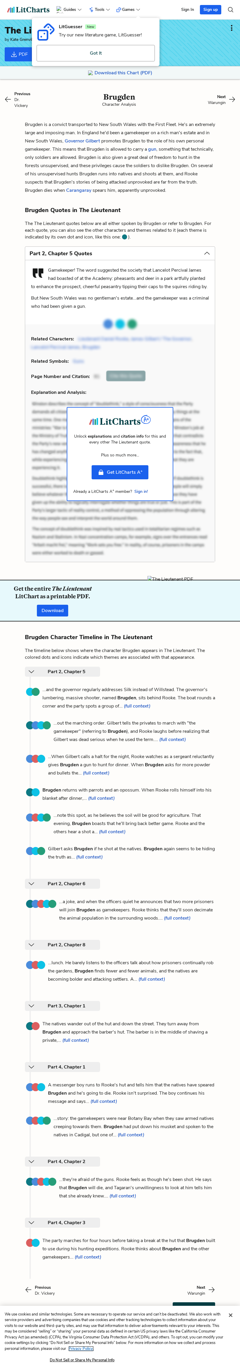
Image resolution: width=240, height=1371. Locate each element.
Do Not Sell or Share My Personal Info (82, 1360)
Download (53, 610)
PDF (23, 54)
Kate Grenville (22, 39)
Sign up (210, 9)
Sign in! (141, 491)
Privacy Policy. (81, 1348)
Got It (96, 53)
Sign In (187, 9)
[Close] (230, 1315)
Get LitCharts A (125, 472)
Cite (126, 376)
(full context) (137, 706)
